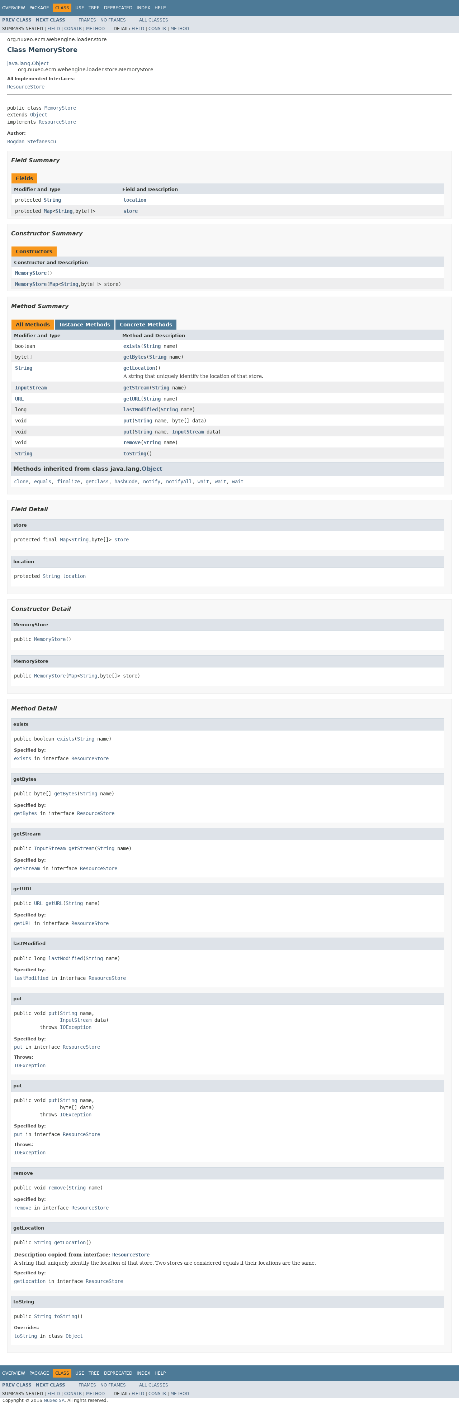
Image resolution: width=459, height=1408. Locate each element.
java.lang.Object (27, 63)
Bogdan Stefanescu (31, 141)
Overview (13, 7)
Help (160, 7)
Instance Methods (85, 324)
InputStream (31, 388)
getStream (136, 388)
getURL (132, 399)
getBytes (134, 357)
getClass (97, 481)
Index (143, 7)
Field (53, 28)
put (127, 420)
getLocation (139, 368)
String (52, 200)
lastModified (140, 409)
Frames (87, 20)
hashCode (125, 481)
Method (95, 28)
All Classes (153, 20)
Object (38, 115)
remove (132, 442)
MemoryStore (60, 108)
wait (203, 481)
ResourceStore (25, 87)
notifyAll (179, 481)
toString (134, 453)
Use (79, 7)
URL (19, 399)
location (134, 200)
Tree (94, 7)
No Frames (113, 20)
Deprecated (118, 7)
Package (39, 7)
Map (48, 211)
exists (132, 346)
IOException (75, 1027)
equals (42, 481)
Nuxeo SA (54, 1400)
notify (151, 481)
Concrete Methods (146, 324)
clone (21, 481)
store (130, 211)
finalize (68, 481)
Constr (73, 28)
